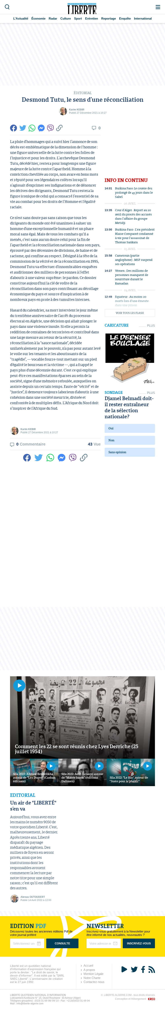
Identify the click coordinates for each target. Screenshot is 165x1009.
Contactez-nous (94, 982)
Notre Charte (92, 978)
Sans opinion (117, 452)
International (143, 18)
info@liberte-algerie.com (29, 1003)
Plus (151, 325)
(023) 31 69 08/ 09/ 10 (47, 1000)
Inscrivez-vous (139, 943)
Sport (78, 18)
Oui (110, 428)
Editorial (22, 795)
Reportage (108, 18)
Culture (65, 18)
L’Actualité (20, 18)
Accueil (88, 965)
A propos (89, 969)
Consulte (62, 943)
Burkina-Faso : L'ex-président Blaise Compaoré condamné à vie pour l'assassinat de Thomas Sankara (135, 235)
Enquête (125, 18)
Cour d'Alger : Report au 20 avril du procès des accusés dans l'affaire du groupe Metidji (133, 216)
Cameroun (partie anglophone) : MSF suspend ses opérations (134, 259)
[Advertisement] (82, 54)
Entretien (91, 18)
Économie (38, 18)
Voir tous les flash (130, 313)
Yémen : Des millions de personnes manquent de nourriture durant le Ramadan (131, 277)
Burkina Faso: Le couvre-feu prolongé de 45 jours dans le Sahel (134, 192)
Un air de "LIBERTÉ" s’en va (33, 805)
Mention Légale (93, 973)
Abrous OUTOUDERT (33, 897)
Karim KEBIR (76, 109)
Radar (53, 18)
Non (111, 440)
